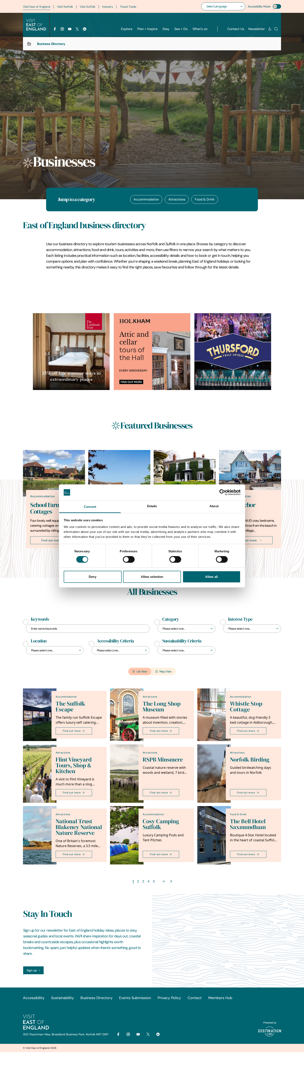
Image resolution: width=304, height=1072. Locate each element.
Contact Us (235, 29)
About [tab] (214, 506)
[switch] (129, 559)
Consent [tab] (90, 506)
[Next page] (163, 881)
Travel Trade (128, 6)
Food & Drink (204, 199)
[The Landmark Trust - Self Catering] (71, 351)
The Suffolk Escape (70, 706)
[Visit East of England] (36, 25)
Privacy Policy (169, 998)
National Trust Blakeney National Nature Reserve (79, 827)
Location (39, 641)
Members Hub (220, 998)
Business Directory (96, 998)
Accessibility (33, 998)
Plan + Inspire (147, 29)
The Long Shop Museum (162, 706)
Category (170, 619)
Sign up (32, 970)
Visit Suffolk (87, 6)
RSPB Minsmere (163, 759)
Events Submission (135, 998)
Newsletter (256, 29)
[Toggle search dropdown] (276, 29)
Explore (126, 29)
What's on (200, 29)
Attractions (176, 199)
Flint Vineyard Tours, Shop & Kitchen (74, 765)
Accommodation (146, 199)
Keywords (40, 619)
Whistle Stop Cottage (246, 706)
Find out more (51, 540)
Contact (195, 998)
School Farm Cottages (45, 508)
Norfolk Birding (249, 759)
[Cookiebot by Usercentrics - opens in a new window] (222, 492)
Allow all (211, 576)
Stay (166, 29)
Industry (107, 6)
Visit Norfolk (65, 6)
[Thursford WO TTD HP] (232, 351)
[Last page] (171, 881)
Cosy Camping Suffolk (161, 824)
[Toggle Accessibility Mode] (277, 6)
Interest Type (240, 619)
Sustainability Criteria (181, 641)
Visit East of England (36, 6)
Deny (92, 576)
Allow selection (152, 576)
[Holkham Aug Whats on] (152, 351)
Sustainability (62, 998)
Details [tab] (152, 506)
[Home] (29, 44)
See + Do (181, 29)
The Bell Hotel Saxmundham (248, 824)
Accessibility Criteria (115, 641)
